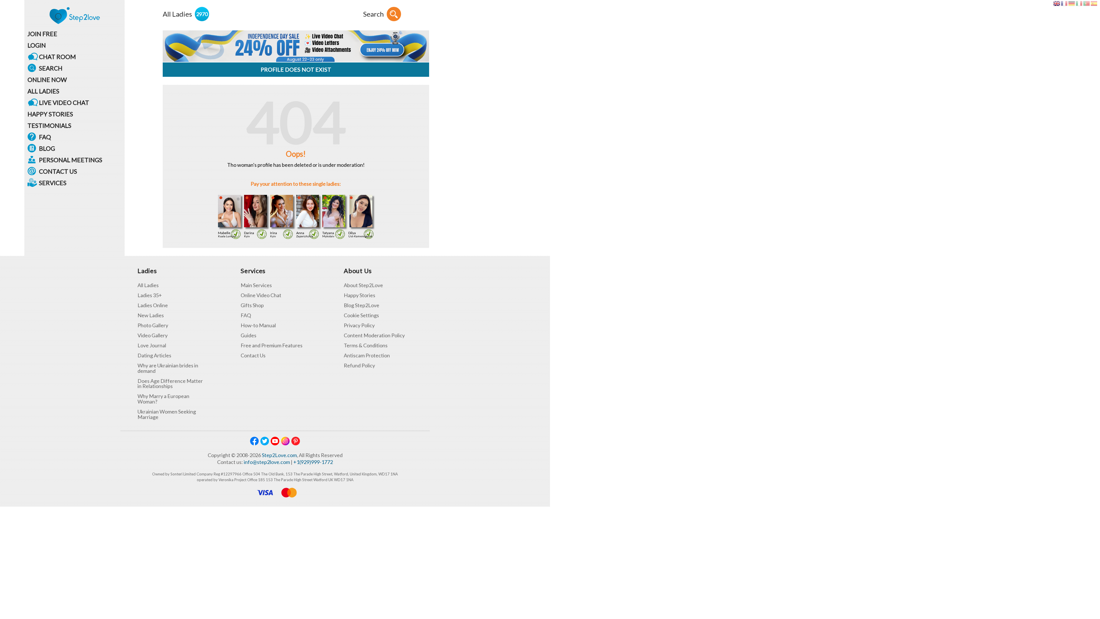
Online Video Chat (261, 295)
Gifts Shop (252, 305)
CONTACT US (58, 171)
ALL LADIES (43, 91)
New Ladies (151, 315)
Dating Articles (154, 355)
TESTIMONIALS (49, 125)
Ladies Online (153, 305)
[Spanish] (1094, 3)
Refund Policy (359, 365)
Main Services (256, 285)
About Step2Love (363, 285)
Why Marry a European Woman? (163, 398)
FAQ (45, 136)
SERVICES (52, 182)
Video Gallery (153, 335)
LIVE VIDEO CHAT (64, 102)
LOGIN (37, 45)
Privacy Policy (359, 325)
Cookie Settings (361, 315)
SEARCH (50, 68)
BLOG (47, 148)
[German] (1071, 3)
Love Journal (152, 345)
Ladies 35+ (150, 295)
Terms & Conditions (366, 345)
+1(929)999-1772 (313, 462)
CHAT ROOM (57, 56)
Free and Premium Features (271, 345)
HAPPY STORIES (50, 113)
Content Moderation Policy (374, 335)
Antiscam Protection (367, 355)
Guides (248, 335)
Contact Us (253, 355)
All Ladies (148, 285)
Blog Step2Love (361, 305)
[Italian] (1079, 3)
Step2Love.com (279, 455)
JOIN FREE (42, 33)
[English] (1056, 3)
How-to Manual (258, 325)
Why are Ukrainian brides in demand (168, 368)
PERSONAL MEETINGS (70, 159)
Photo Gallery (153, 325)
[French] (1064, 3)
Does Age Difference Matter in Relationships (170, 383)
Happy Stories (359, 295)
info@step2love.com (267, 462)
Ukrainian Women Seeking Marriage (167, 414)
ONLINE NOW (47, 79)
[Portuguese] (1086, 3)
